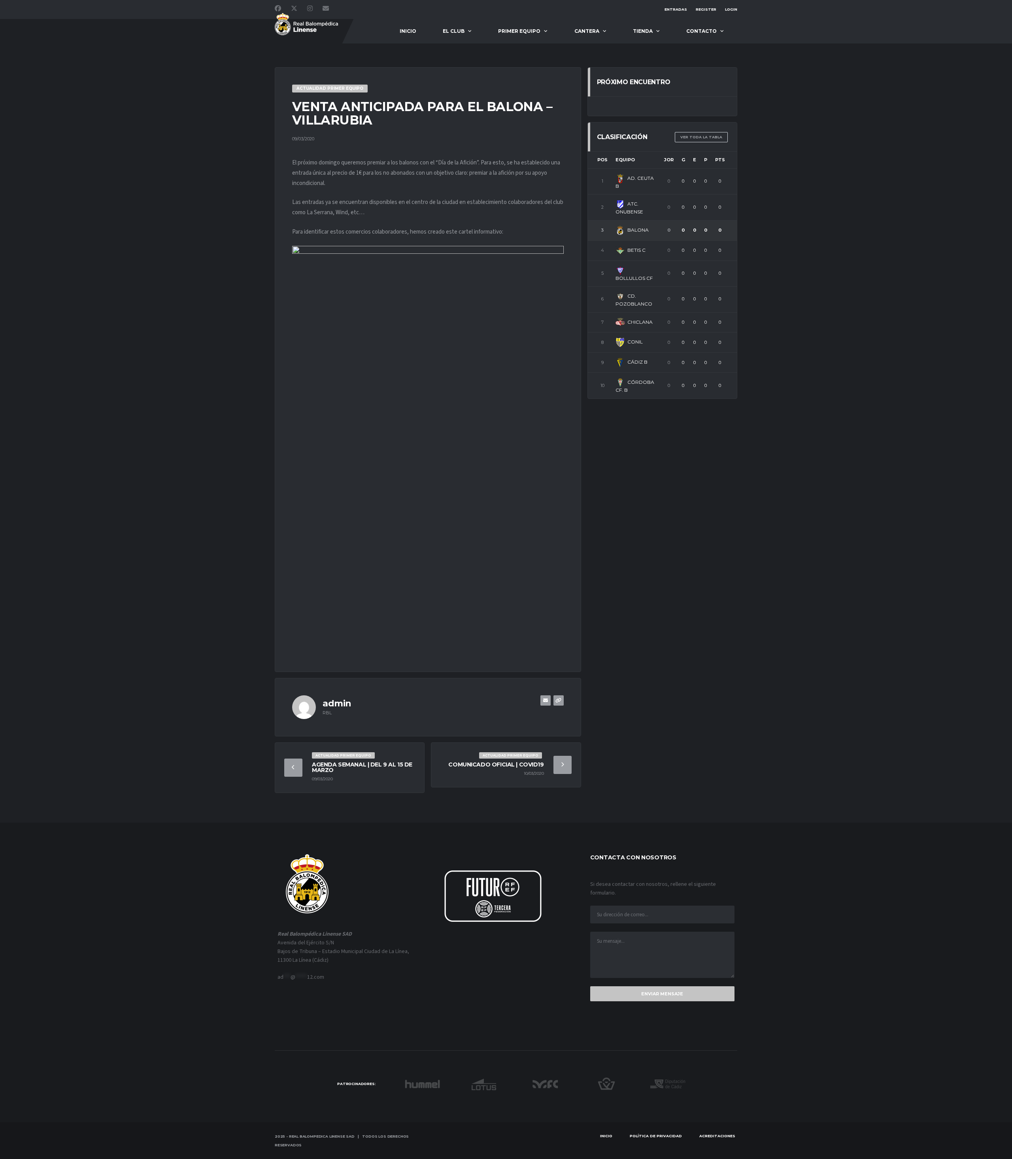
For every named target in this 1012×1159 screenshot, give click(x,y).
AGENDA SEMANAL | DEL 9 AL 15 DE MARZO (362, 767)
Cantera (586, 31)
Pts (720, 159)
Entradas (676, 9)
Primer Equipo (519, 31)
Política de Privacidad (656, 1136)
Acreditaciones (717, 1136)
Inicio (408, 31)
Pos (602, 159)
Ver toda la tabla (701, 137)
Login (731, 9)
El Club (453, 31)
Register (706, 9)
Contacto (701, 31)
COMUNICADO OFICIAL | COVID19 (496, 764)
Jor (669, 159)
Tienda (643, 31)
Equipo (625, 159)
